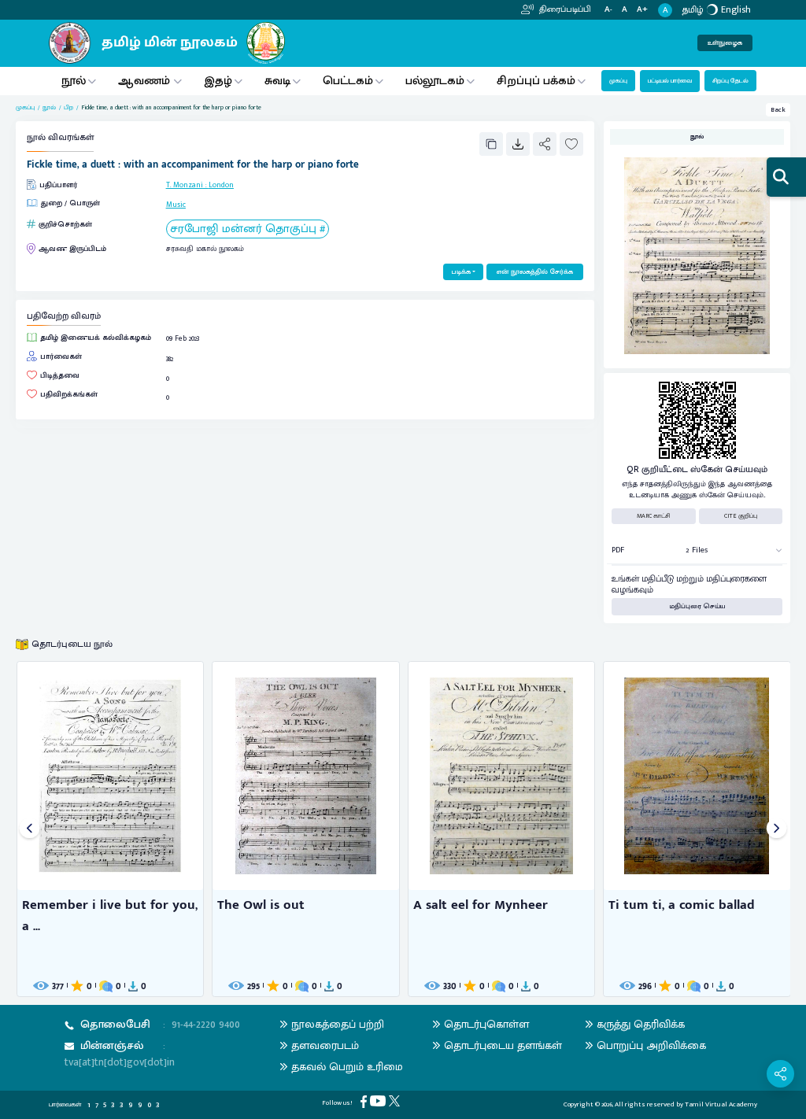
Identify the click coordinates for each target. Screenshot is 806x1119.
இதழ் (218, 80)
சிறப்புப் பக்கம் (536, 80)
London (221, 185)
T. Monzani (184, 185)
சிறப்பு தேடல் (730, 81)
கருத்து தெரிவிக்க (641, 1024)
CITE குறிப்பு (740, 516)
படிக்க (461, 272)
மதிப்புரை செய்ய (697, 606)
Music (176, 204)
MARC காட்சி (654, 516)
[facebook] (365, 1101)
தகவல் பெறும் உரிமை (347, 1066)
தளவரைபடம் (325, 1045)
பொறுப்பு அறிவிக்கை (651, 1045)
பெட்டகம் (348, 80)
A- (608, 10)
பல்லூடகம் (434, 80)
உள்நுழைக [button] (725, 43)
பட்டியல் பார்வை (670, 81)
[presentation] (29, 829)
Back (778, 110)
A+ (642, 10)
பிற (68, 108)
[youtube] (379, 1100)
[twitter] (396, 1100)
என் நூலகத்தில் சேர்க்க (535, 272)
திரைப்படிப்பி (564, 9)
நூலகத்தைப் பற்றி (337, 1024)
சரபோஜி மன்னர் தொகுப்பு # (247, 229)
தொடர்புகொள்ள (486, 1024)
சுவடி (277, 80)
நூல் (73, 80)
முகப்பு (618, 81)
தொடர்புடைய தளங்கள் (503, 1045)
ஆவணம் (145, 80)
